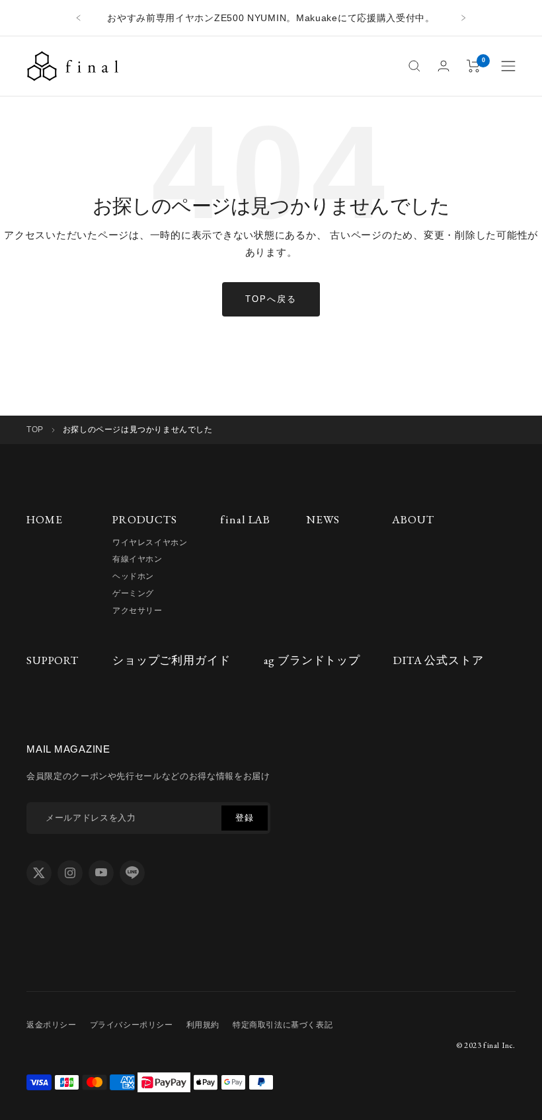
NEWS (322, 519)
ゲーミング (133, 593)
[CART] (474, 66)
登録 (244, 818)
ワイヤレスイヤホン (149, 542)
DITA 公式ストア (438, 660)
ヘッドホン (133, 576)
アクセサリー (137, 610)
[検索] (414, 66)
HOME (44, 519)
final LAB (245, 519)
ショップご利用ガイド (171, 660)
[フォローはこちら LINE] (132, 872)
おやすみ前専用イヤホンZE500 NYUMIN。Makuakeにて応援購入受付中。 (271, 18)
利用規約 (202, 1024)
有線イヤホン (137, 559)
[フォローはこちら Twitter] (39, 872)
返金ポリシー (51, 1024)
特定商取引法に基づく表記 (282, 1024)
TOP (35, 429)
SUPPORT (52, 660)
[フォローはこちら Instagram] (70, 872)
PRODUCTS (144, 519)
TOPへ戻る (271, 299)
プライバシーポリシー (131, 1024)
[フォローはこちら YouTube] (101, 872)
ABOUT (413, 519)
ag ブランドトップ (312, 660)
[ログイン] (443, 65)
